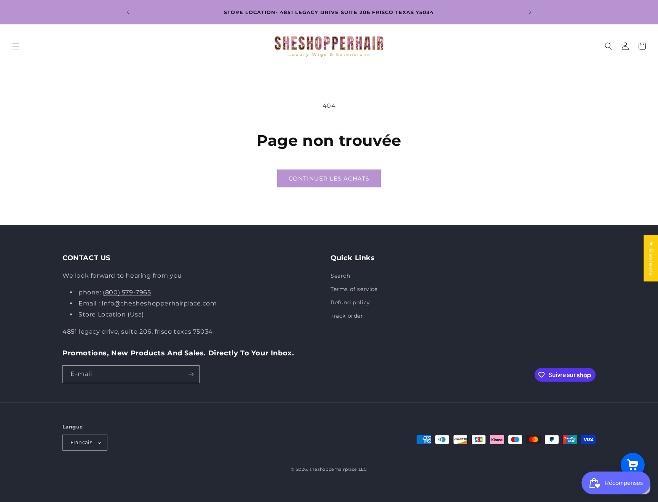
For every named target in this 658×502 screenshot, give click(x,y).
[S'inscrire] (190, 374)
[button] (16, 46)
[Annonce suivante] (530, 12)
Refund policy (350, 302)
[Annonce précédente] (128, 12)
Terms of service (354, 289)
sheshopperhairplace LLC (338, 469)
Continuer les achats (329, 178)
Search (340, 275)
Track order (347, 315)
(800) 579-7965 (127, 292)
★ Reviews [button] (651, 258)
